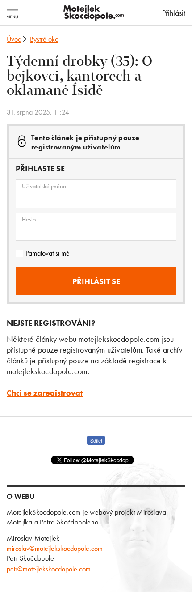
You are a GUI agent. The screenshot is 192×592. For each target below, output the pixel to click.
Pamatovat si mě (47, 253)
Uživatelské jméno (44, 186)
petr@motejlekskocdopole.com (49, 569)
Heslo (29, 219)
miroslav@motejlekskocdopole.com (55, 548)
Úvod (14, 39)
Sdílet (96, 440)
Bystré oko (44, 39)
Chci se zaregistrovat (45, 393)
